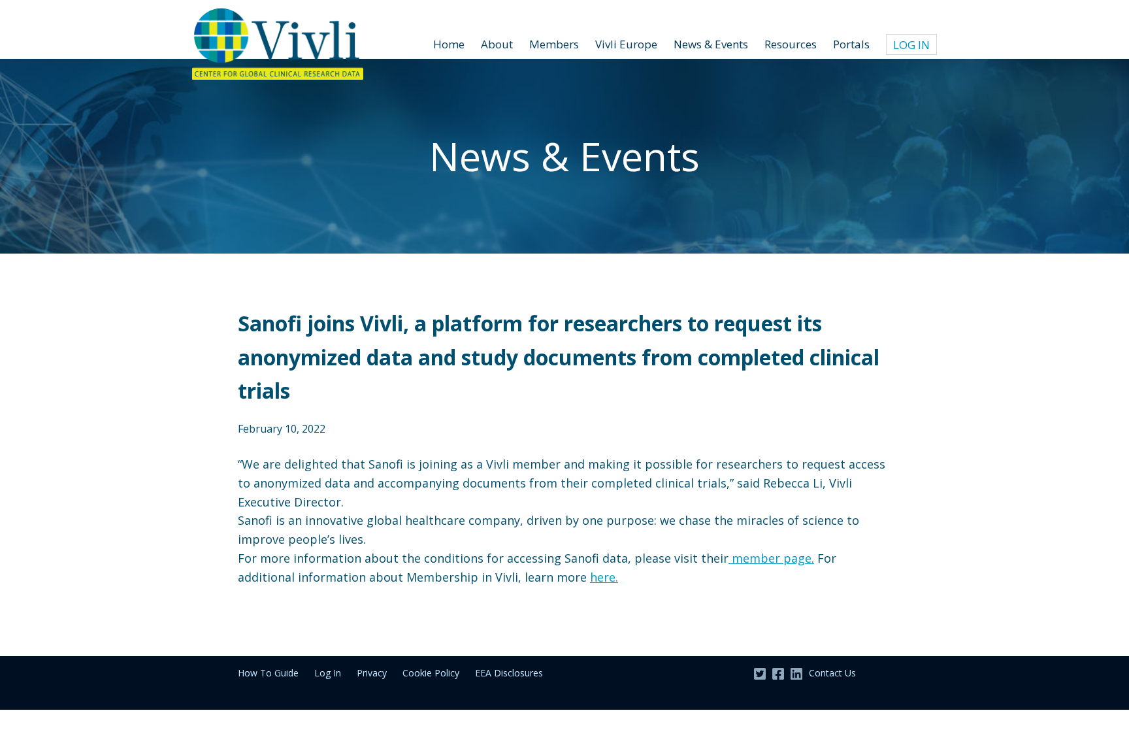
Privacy (372, 673)
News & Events (711, 44)
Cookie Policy (430, 673)
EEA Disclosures (509, 673)
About (497, 44)
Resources (790, 44)
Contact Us (832, 673)
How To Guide (268, 673)
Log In (911, 44)
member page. (771, 558)
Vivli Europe (626, 44)
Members (554, 44)
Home (449, 44)
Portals (851, 44)
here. (604, 577)
